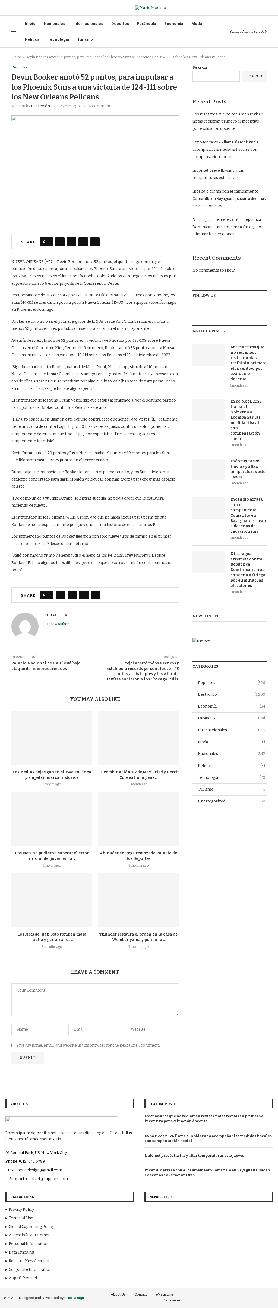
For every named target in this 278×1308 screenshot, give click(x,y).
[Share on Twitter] (71, 241)
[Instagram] (248, 1297)
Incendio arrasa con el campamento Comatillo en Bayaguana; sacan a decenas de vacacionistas (229, 198)
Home (16, 57)
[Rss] (38, 8)
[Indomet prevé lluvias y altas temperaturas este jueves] (208, 469)
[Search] (264, 7)
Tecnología (58, 39)
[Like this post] (48, 241)
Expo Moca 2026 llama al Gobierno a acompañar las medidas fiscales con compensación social (225, 149)
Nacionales (54, 23)
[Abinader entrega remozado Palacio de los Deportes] (138, 819)
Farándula (146, 23)
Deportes (120, 23)
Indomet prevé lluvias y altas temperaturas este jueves (247, 469)
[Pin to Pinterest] (83, 241)
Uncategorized (232, 801)
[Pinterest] (256, 1297)
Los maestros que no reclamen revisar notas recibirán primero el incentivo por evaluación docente (227, 121)
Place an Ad (172, 1300)
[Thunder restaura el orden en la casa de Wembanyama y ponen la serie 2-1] (138, 900)
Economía (173, 23)
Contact (141, 1294)
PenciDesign (74, 1298)
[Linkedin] (263, 1297)
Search (199, 67)
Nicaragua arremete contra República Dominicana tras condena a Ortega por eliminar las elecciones (227, 226)
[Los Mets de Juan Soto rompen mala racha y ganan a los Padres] (51, 900)
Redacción (40, 106)
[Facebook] (13, 8)
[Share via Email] (95, 241)
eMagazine (164, 1294)
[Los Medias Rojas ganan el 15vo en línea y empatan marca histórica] (51, 738)
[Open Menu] (13, 31)
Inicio (30, 23)
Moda (196, 23)
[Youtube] (25, 8)
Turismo (85, 39)
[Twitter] (19, 8)
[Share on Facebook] (60, 241)
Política (32, 39)
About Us (118, 1294)
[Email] (32, 8)
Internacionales (88, 23)
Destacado (232, 694)
